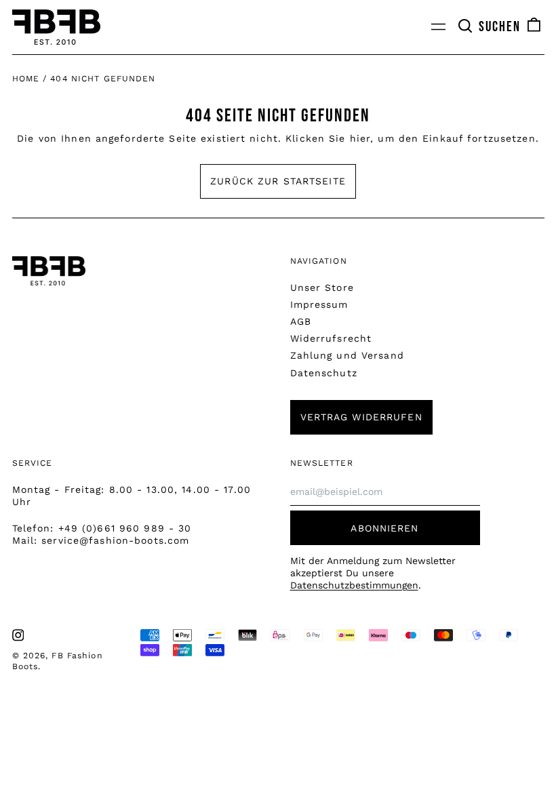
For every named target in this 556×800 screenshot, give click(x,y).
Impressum (319, 304)
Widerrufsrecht (331, 338)
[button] (489, 27)
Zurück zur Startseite (278, 181)
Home (25, 78)
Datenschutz (323, 372)
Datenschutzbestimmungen (354, 585)
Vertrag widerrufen (361, 417)
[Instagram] (18, 635)
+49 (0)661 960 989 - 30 (125, 528)
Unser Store (322, 287)
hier (360, 138)
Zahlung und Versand (347, 355)
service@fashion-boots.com (115, 540)
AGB (300, 321)
